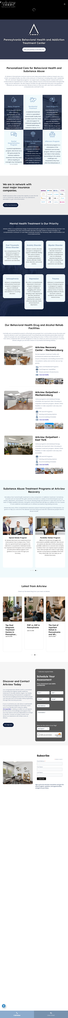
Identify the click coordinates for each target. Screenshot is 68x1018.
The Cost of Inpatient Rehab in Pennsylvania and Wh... (11, 629)
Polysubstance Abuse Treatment (50, 538)
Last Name (40, 781)
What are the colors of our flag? (47, 735)
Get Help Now (8, 734)
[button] (30, 570)
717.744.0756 (7, 718)
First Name (40, 776)
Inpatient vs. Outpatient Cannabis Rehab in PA (32, 628)
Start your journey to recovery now (34, 49)
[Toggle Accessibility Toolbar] (4, 1006)
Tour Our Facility (44, 374)
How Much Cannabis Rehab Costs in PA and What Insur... (55, 629)
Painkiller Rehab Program (18, 538)
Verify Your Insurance (10, 205)
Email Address (41, 770)
